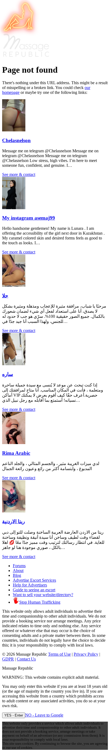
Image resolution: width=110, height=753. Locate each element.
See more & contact (18, 174)
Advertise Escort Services (34, 580)
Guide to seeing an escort (34, 590)
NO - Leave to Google (44, 715)
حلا (5, 295)
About (18, 570)
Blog (17, 575)
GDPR (8, 659)
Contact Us (26, 659)
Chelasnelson (16, 140)
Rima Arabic (16, 453)
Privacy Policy (86, 654)
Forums (19, 565)
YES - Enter (13, 715)
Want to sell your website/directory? (43, 594)
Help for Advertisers (30, 585)
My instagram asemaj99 (28, 218)
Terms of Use (59, 654)
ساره (7, 374)
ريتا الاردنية (13, 521)
